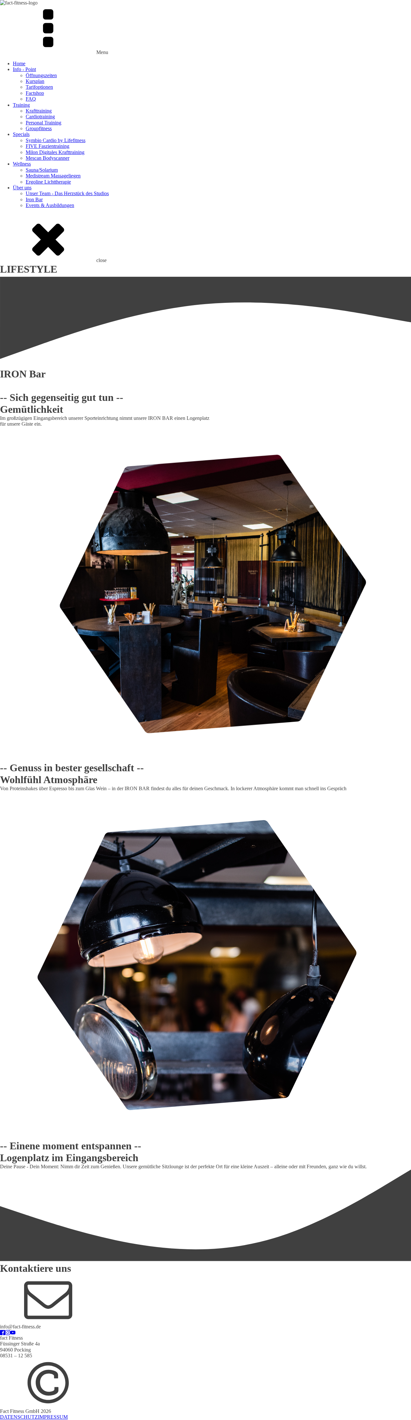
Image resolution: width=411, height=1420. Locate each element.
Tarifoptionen (39, 87)
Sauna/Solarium (42, 170)
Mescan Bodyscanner (47, 158)
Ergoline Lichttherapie (48, 182)
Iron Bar (34, 199)
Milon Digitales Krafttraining (55, 152)
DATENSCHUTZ (19, 1417)
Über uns (22, 187)
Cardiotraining (40, 116)
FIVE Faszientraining (47, 146)
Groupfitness (39, 128)
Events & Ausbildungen (50, 205)
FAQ (31, 99)
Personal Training (43, 122)
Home (19, 63)
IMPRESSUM (53, 1417)
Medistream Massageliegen (53, 175)
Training (21, 105)
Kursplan (35, 81)
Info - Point (24, 69)
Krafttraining (39, 110)
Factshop (35, 93)
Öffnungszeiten (41, 75)
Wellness (22, 164)
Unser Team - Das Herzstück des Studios (67, 193)
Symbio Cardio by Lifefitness (55, 140)
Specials (21, 134)
